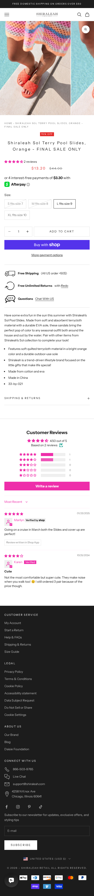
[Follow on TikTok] (40, 807)
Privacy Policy (13, 672)
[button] (14, 162)
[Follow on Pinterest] (29, 807)
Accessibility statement (20, 693)
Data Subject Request (19, 700)
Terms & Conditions (18, 679)
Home (8, 123)
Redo (64, 286)
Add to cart (61, 231)
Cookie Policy (13, 686)
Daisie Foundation (16, 749)
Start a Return (13, 630)
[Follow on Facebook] (6, 807)
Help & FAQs (13, 637)
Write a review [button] (47, 486)
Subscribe (21, 845)
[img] (13, 514)
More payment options (47, 255)
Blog (7, 742)
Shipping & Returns (17, 644)
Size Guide (11, 652)
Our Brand (11, 735)
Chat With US (44, 299)
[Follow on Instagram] (18, 807)
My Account (12, 623)
